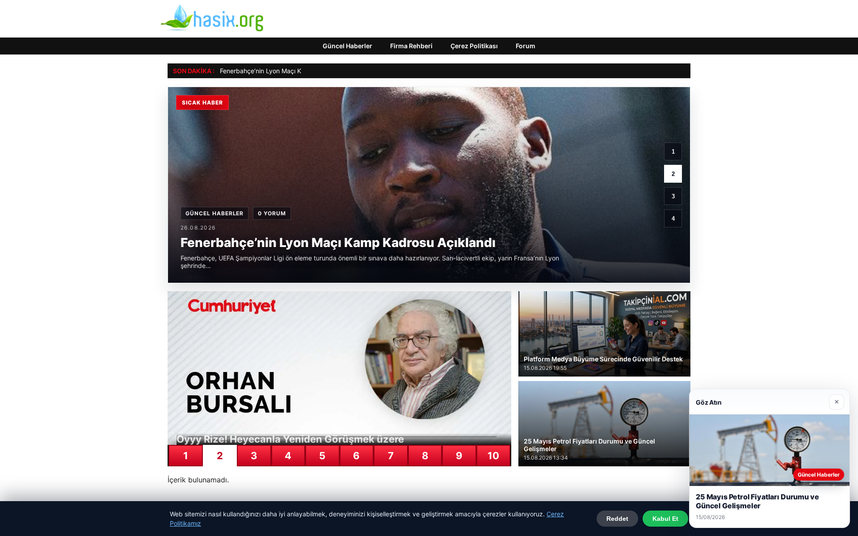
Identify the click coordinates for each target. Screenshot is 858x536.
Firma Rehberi (411, 46)
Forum (525, 46)
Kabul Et (665, 518)
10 (493, 455)
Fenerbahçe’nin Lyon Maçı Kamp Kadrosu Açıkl (288, 71)
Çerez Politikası (474, 46)
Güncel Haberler (347, 46)
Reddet (617, 518)
